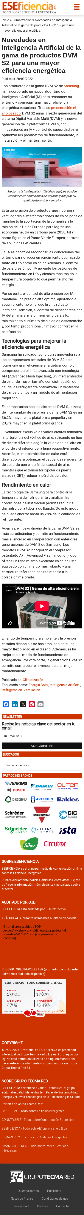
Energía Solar (38, 685)
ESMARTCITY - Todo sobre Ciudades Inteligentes (34, 1137)
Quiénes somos (28, 1191)
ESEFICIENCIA (29, 7)
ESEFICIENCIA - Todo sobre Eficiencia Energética (34, 1128)
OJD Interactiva (55, 909)
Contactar (63, 1206)
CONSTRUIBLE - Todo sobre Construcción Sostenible (38, 1119)
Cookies (42, 1206)
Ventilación (31, 690)
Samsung (71, 86)
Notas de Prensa (22, 1198)
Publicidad (54, 1191)
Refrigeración (12, 690)
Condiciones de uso (55, 1198)
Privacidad (21, 1206)
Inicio (5, 20)
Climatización (21, 20)
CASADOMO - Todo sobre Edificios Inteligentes (33, 1111)
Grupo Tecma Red (50, 1088)
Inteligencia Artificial (65, 685)
